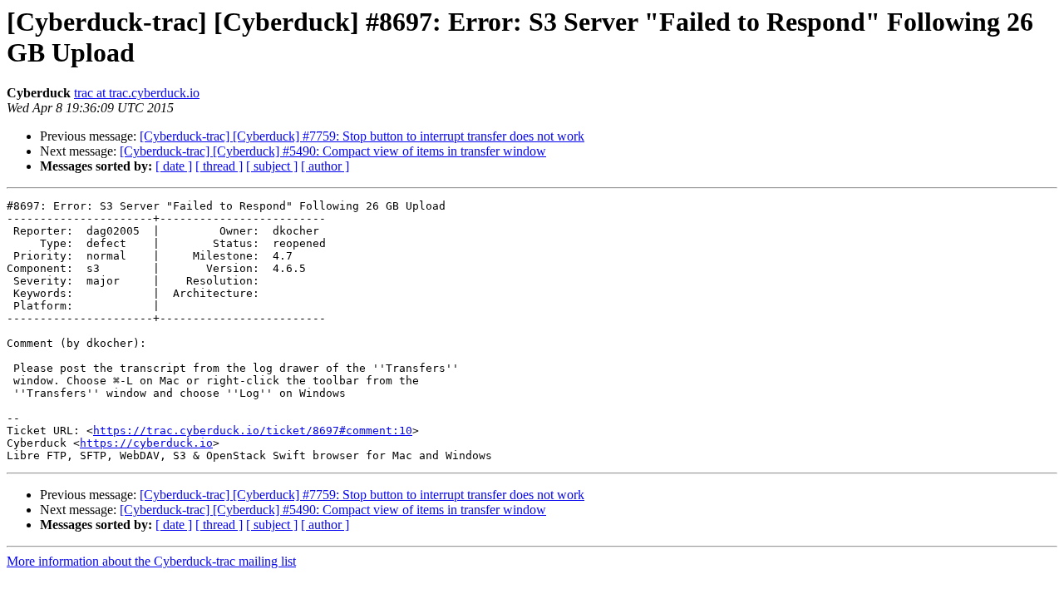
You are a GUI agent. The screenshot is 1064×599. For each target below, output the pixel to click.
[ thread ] (219, 166)
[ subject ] (272, 166)
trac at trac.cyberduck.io (137, 93)
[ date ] (173, 166)
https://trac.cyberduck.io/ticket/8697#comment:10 (252, 430)
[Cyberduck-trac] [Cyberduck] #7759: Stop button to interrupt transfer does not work (362, 136)
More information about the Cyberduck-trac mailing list (151, 561)
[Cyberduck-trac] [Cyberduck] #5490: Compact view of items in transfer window (333, 151)
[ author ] (325, 166)
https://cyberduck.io (146, 443)
